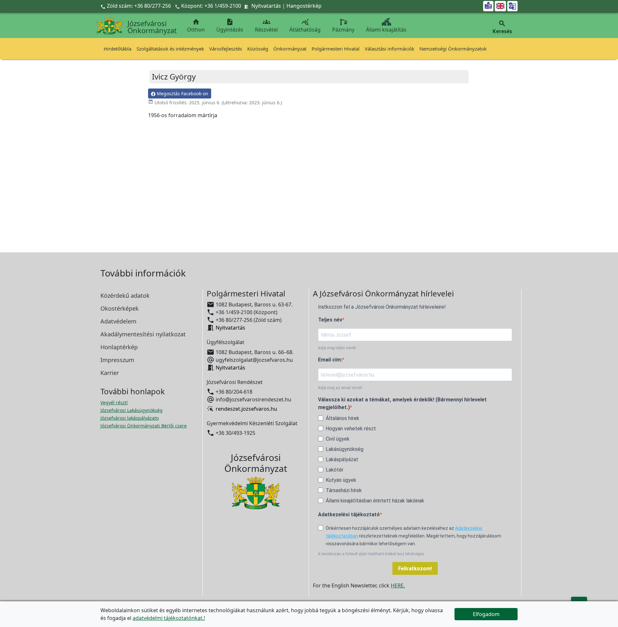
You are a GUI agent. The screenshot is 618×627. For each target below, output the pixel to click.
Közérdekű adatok (125, 295)
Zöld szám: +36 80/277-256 (136, 5)
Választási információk (389, 48)
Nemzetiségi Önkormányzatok (453, 48)
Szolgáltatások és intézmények (170, 48)
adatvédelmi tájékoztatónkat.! (169, 618)
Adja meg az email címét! (340, 388)
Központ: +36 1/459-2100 (211, 5)
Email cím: (330, 360)
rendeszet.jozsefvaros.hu (246, 408)
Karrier (109, 373)
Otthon (196, 25)
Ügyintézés (229, 25)
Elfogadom (486, 614)
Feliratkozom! (415, 569)
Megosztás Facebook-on (181, 93)
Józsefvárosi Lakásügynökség (131, 410)
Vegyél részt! (114, 402)
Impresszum (117, 360)
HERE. (398, 585)
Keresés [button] (502, 27)
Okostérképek (119, 308)
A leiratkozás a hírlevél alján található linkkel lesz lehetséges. (371, 554)
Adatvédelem (118, 321)
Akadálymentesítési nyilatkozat (143, 334)
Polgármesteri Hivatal (336, 48)
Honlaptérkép (119, 347)
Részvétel (266, 25)
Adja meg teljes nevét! (337, 348)
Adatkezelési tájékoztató (349, 514)
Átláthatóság (305, 25)
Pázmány (343, 29)
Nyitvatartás (266, 5)
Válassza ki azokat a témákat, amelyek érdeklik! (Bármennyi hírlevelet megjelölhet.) (402, 403)
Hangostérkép (304, 5)
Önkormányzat (289, 48)
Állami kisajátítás (386, 29)
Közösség (257, 48)
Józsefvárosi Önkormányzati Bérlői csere (143, 426)
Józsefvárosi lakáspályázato (129, 418)
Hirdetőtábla (117, 48)
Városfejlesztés (225, 48)
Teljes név (330, 320)
